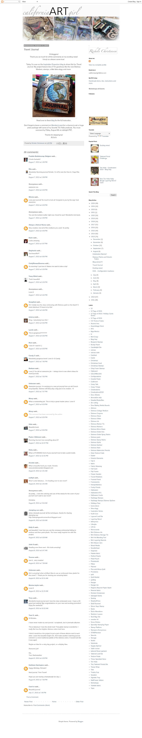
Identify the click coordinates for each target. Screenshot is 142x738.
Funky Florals (95, 487)
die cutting (94, 403)
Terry (31, 598)
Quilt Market (95, 577)
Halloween (94, 490)
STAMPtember (96, 633)
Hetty (31, 450)
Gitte (30, 424)
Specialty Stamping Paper (100, 625)
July (94, 275)
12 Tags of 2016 (96, 318)
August (95, 251)
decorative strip (96, 397)
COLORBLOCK (96, 374)
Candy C (32, 356)
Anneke (32, 463)
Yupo (92, 688)
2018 (93, 221)
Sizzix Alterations (97, 611)
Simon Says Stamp (97, 606)
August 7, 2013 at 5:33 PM (38, 269)
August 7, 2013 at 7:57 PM (38, 391)
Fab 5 (93, 461)
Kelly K (31, 527)
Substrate (94, 643)
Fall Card (94, 469)
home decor (95, 506)
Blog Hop (94, 339)
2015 (93, 230)
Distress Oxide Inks (97, 432)
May (95, 281)
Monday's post (57, 125)
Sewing (93, 598)
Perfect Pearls (96, 556)
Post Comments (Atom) (41, 705)
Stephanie (32, 250)
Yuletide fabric (96, 685)
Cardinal (94, 355)
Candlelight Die (96, 347)
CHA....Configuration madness (103, 271)
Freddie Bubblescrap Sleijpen (40, 156)
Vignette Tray (95, 677)
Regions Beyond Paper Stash (101, 588)
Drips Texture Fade (97, 453)
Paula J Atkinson (35, 437)
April (95, 284)
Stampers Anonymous (98, 630)
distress (93, 408)
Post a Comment (32, 697)
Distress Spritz (96, 442)
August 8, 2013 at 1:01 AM (38, 471)
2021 (93, 212)
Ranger (93, 582)
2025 (93, 203)
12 (92, 308)
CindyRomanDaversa (37, 263)
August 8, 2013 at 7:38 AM (38, 563)
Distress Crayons (97, 413)
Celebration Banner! (100, 254)
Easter (93, 455)
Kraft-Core (94, 514)
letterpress (94, 521)
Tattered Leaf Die (97, 654)
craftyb (31, 478)
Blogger (80, 721)
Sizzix (93, 609)
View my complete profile (97, 65)
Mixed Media (95, 545)
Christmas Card (96, 363)
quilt (92, 574)
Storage (93, 638)
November (97, 242)
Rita (30, 169)
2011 (93, 300)
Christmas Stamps (97, 366)
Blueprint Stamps (97, 342)
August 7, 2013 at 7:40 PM (38, 361)
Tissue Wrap (95, 667)
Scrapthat (32, 302)
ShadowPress (95, 601)
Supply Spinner (96, 646)
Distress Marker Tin (97, 424)
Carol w (31, 686)
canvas (93, 350)
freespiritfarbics (96, 485)
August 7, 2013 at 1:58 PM (38, 177)
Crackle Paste (96, 379)
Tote (92, 669)
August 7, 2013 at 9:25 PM (38, 417)
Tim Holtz (94, 662)
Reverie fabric (96, 590)
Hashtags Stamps (97, 498)
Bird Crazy (94, 337)
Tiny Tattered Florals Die (99, 664)
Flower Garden (96, 474)
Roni (30, 343)
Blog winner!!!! (98, 262)
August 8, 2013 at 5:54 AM (38, 520)
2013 (93, 236)
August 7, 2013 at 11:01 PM (38, 456)
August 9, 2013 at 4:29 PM (38, 658)
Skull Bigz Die (95, 617)
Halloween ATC (96, 493)
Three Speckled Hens (98, 659)
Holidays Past (95, 503)
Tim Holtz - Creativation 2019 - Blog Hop (108, 168)
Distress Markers (97, 426)
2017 (93, 224)
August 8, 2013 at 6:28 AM (38, 537)
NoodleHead (95, 548)
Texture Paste (95, 656)
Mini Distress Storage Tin (99, 535)
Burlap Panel (95, 345)
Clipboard (94, 371)
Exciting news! (105, 145)
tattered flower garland (99, 651)
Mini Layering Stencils (98, 540)
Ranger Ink (95, 585)
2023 (93, 209)
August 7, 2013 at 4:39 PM (38, 218)
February (96, 290)
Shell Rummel (96, 603)
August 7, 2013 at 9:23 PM (38, 404)
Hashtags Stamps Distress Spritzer (103, 500)
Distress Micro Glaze (98, 429)
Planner (93, 566)
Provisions (94, 572)
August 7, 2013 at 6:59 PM (38, 349)
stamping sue (34, 510)
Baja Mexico (95, 331)
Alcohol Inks (95, 323)
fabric (93, 463)
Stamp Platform (96, 627)
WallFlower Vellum (97, 680)
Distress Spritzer (96, 445)
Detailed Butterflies (97, 400)
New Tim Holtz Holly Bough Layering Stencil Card (108, 180)
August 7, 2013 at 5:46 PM (38, 310)
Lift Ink (93, 527)
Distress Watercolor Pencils (100, 450)
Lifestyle (94, 524)
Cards (93, 358)
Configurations (96, 376)
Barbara (32, 368)
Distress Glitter (96, 418)
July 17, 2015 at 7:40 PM (37, 692)
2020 (93, 215)
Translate (105, 136)
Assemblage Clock (97, 326)
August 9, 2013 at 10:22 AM (38, 608)
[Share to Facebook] (64, 143)
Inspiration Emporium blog (53, 64)
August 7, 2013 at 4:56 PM (38, 256)
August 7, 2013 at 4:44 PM (38, 231)
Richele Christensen (98, 593)
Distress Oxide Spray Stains (100, 434)
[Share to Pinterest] (66, 143)
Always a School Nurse (37, 225)
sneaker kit (94, 619)
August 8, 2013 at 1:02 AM (38, 484)
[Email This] (57, 143)
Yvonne (31, 557)
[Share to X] (62, 143)
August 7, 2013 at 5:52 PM (38, 323)
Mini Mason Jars (96, 543)
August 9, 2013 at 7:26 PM (38, 680)
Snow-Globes (95, 622)
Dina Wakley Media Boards (100, 405)
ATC (92, 329)
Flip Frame (94, 471)
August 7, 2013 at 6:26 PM (38, 336)
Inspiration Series (97, 511)
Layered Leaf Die (97, 516)
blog (53, 120)
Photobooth (95, 561)
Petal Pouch (95, 559)
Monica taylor (34, 585)
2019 (93, 218)
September (97, 248)
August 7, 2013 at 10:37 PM (38, 443)
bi (91, 334)
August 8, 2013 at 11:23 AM (38, 591)
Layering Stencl (96, 519)
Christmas (94, 360)
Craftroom (94, 381)
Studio (93, 640)
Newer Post (28, 701)
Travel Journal (98, 265)
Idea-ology (94, 508)
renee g (31, 317)
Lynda (31, 330)
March (95, 287)
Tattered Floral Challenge (105, 157)
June (95, 278)
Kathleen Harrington (36, 665)
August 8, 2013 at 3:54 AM (38, 503)
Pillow (93, 564)
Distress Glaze (96, 416)
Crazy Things (95, 387)
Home (54, 701)
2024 (93, 206)
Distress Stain (95, 448)
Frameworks (95, 482)
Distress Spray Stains (98, 440)
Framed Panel (96, 479)
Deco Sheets (95, 395)
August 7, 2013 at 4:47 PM (38, 243)
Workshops (95, 683)
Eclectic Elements (97, 458)
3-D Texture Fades (97, 321)
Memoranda (95, 529)
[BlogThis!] (60, 143)
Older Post (79, 701)
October (96, 245)
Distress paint (95, 437)
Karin (31, 238)
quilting (93, 580)
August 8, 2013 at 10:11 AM (38, 578)
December (97, 239)
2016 (93, 227)
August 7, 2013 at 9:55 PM (38, 430)
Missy (31, 398)
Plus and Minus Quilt (98, 569)
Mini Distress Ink (96, 532)
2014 (93, 233)
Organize (94, 551)
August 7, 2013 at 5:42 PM (38, 295)
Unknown (32, 383)
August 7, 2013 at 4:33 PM (38, 190)
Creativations (95, 389)
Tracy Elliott (33, 276)
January (96, 293)
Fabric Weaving (96, 466)
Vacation (94, 675)
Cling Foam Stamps (98, 368)
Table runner (95, 648)
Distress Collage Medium (99, 411)
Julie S (31, 544)
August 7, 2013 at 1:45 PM (38, 162)
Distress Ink (95, 421)
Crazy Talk (94, 384)
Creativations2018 (97, 392)
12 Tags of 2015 (96, 311)
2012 (93, 297)
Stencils (93, 635)
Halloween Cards (97, 495)
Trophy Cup (95, 672)
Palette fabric (95, 553)
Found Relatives (96, 477)
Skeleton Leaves (96, 614)
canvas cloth (95, 352)
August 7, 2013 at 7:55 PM (38, 376)
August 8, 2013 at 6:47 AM (38, 550)
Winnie (31, 197)
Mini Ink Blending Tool (98, 537)
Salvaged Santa (96, 596)
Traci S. (31, 615)
